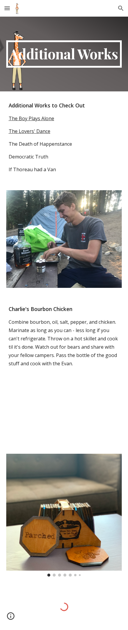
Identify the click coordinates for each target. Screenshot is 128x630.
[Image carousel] (64, 515)
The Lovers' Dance (29, 131)
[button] (7, 8)
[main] (64, 54)
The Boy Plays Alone (31, 118)
